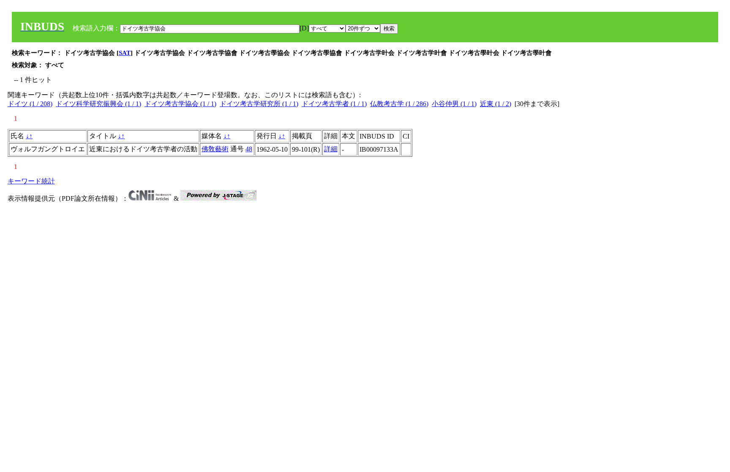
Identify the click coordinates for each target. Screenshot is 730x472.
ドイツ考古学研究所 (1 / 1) (259, 103)
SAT (125, 52)
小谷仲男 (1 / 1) (454, 103)
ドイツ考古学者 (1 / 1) (334, 103)
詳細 (331, 149)
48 (248, 149)
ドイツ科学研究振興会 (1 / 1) (98, 103)
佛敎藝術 (215, 149)
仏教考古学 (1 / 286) (399, 103)
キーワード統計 (31, 181)
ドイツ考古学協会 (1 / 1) (180, 103)
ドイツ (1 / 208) (30, 103)
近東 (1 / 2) (495, 103)
